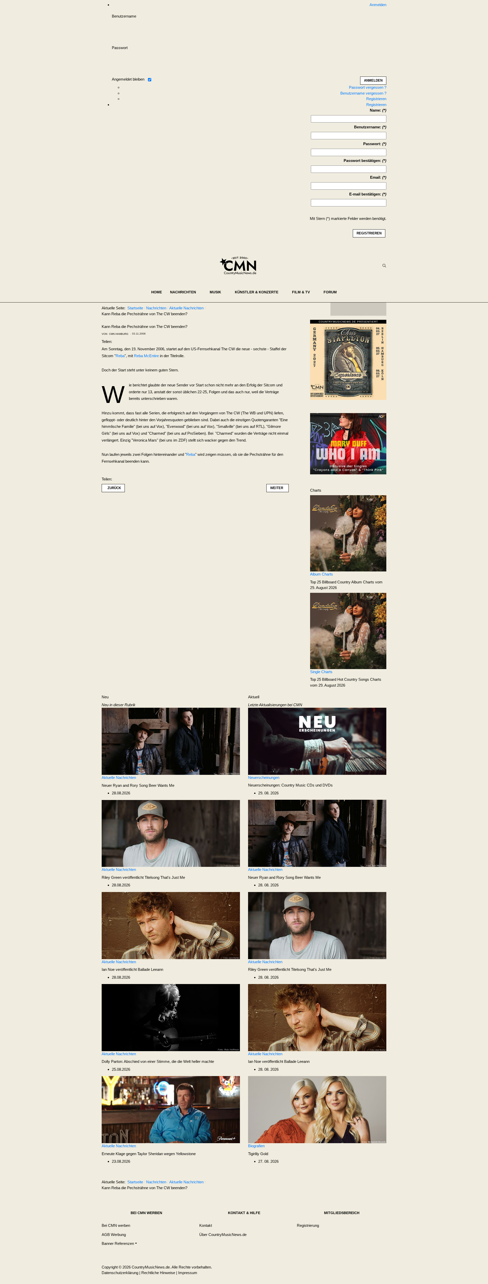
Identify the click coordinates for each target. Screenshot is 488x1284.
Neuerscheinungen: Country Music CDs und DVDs (290, 785)
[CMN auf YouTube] (368, 309)
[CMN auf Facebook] (338, 309)
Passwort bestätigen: (362, 160)
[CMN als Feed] (379, 309)
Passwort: (372, 144)
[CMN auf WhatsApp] (358, 309)
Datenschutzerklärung (120, 1273)
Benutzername (124, 16)
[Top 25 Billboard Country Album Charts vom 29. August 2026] (348, 533)
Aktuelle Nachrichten (119, 777)
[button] (186, 292)
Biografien (256, 1146)
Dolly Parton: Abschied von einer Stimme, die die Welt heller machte (158, 1061)
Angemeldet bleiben (128, 79)
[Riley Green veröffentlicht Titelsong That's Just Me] (171, 833)
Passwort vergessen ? (367, 87)
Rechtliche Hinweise (158, 1273)
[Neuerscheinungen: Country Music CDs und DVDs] (317, 741)
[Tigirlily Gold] (317, 1109)
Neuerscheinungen (263, 777)
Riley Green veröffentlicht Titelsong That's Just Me (143, 877)
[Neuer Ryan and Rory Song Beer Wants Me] (171, 741)
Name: (375, 110)
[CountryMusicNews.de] (240, 265)
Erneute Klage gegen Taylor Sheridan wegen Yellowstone (149, 1154)
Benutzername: (367, 127)
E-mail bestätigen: (365, 194)
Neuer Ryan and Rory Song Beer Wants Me (138, 785)
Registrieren (376, 99)
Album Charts (321, 574)
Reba (120, 356)
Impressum (187, 1273)
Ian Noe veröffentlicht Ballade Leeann (132, 969)
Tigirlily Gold (258, 1154)
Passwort (120, 48)
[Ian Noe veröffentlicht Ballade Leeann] (171, 925)
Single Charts (321, 672)
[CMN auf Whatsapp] (361, 1183)
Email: (375, 177)
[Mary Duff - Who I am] (348, 443)
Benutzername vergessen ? (363, 93)
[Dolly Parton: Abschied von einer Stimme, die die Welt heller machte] (171, 1017)
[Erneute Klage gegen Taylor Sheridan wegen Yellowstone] (171, 1109)
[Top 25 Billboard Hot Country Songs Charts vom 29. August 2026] (348, 630)
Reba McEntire (146, 356)
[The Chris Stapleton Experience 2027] (348, 361)
